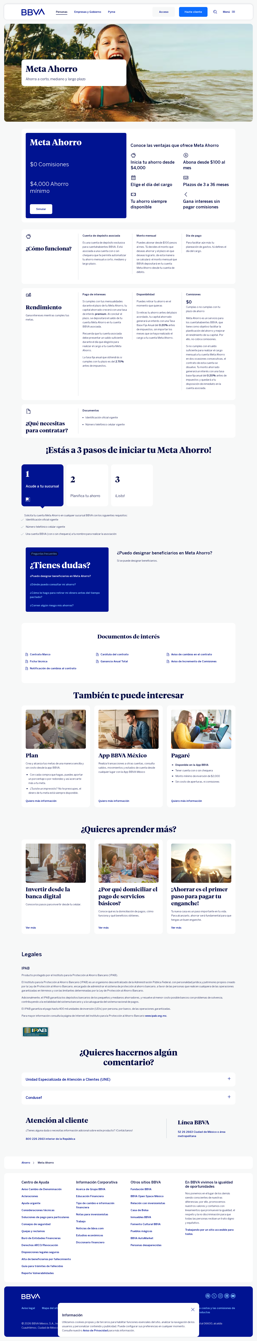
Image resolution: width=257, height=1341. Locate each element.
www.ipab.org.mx (155, 1015)
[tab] (42, 485)
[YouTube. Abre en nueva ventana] (233, 1295)
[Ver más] (56, 863)
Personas (61, 11)
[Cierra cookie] (193, 1309)
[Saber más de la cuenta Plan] (56, 729)
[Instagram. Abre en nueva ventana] (220, 1295)
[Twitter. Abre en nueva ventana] (214, 1295)
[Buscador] (215, 11)
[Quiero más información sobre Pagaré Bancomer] (201, 729)
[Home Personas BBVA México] (33, 11)
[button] (163, 12)
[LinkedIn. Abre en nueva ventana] (226, 1295)
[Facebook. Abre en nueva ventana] (207, 1295)
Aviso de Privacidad (95, 1330)
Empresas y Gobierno (87, 11)
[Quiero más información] (128, 729)
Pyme (111, 11)
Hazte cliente (193, 11)
